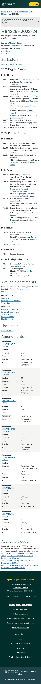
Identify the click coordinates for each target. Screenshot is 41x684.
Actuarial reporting (20, 614)
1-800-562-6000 (20, 587)
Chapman (13, 43)
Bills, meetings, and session (17, 11)
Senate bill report (8, 314)
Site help (20, 648)
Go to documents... (8, 51)
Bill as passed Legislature (10, 301)
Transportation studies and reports (20, 618)
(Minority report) (16, 118)
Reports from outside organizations (20, 623)
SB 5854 (16, 48)
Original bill (5, 298)
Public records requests (20, 643)
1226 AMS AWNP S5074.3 (8, 458)
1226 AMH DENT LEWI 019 (9, 402)
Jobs (20, 639)
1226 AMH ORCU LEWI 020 (8, 430)
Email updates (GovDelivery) (20, 657)
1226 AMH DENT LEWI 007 (9, 345)
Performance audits (20, 609)
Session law (5, 303)
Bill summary (6, 14)
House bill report (7, 317)
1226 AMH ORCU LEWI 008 (8, 373)
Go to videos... (6, 53)
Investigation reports (20, 627)
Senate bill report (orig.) (10, 312)
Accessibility (20, 634)
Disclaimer (24, 671)
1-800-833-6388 (28, 591)
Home (3, 11)
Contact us (20, 652)
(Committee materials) (18, 191)
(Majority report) (28, 196)
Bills (31, 11)
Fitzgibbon (21, 43)
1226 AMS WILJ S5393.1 (8, 515)
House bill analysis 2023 (10, 309)
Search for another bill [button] (20, 22)
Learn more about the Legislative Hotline (20, 596)
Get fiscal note (7, 330)
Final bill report (7, 319)
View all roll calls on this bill (11, 64)
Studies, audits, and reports (20, 605)
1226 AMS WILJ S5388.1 (8, 489)
